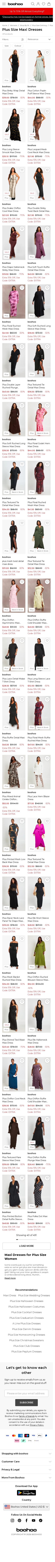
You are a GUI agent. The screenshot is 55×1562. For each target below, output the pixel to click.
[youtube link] (33, 1520)
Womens (13, 25)
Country (26, 1500)
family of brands (27, 1416)
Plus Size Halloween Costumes (26, 1306)
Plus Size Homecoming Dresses (26, 1334)
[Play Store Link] (26, 1493)
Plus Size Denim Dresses (26, 1329)
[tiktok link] (40, 1520)
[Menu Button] (4, 4)
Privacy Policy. (37, 1425)
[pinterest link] (19, 1520)
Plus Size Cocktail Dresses (26, 1312)
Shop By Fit (24, 25)
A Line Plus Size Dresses (26, 1323)
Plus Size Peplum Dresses (26, 1351)
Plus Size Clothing (39, 25)
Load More (26, 1246)
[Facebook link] (26, 1520)
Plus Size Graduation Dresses (26, 1318)
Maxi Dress (9, 1295)
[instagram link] (12, 1520)
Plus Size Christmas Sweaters (26, 1340)
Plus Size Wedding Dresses (34, 1295)
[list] (26, 11)
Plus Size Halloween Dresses (26, 1301)
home (4, 25)
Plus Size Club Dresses (26, 1346)
